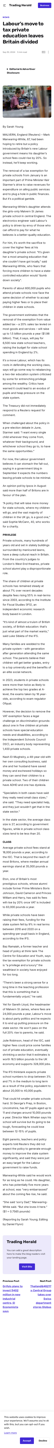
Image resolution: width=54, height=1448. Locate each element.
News (6, 17)
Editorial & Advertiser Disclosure (21, 71)
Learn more (10, 1432)
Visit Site (27, 1266)
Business (44, 5)
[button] (4, 5)
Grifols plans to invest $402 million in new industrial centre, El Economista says (13, 1299)
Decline (43, 1440)
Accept (27, 1440)
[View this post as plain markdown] (43, 52)
